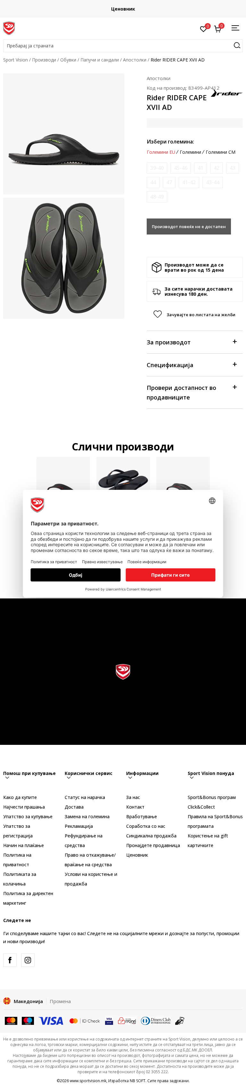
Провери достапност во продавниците (181, 392)
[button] (123, 45)
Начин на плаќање (23, 845)
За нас (133, 797)
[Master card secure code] (85, 1020)
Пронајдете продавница (153, 845)
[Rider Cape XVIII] (63, 483)
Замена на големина (87, 816)
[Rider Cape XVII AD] (183, 483)
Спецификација (170, 365)
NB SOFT (137, 1080)
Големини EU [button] (161, 152)
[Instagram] (27, 960)
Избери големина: (170, 141)
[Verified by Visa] (109, 1020)
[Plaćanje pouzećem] (179, 1020)
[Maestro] (28, 1020)
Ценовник (137, 855)
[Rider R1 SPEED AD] (123, 483)
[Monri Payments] (127, 1020)
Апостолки (134, 60)
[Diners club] (156, 1020)
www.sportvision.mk (88, 1080)
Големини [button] (190, 152)
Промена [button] (60, 1001)
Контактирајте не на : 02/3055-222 (202, 8)
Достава (74, 807)
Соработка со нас (145, 826)
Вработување (141, 816)
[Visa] (51, 1020)
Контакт (135, 807)
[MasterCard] (11, 1020)
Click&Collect (201, 807)
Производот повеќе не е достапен (189, 226)
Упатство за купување (28, 816)
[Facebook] (10, 960)
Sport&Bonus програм (212, 797)
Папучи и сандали (99, 60)
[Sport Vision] (9, 27)
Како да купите (20, 797)
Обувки (68, 60)
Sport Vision (15, 60)
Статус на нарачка (85, 797)
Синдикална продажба (151, 836)
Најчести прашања (24, 807)
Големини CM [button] (220, 152)
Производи (44, 60)
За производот (169, 342)
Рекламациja (79, 826)
